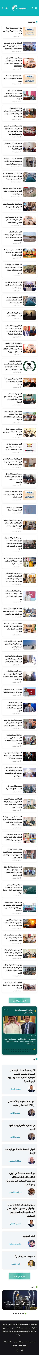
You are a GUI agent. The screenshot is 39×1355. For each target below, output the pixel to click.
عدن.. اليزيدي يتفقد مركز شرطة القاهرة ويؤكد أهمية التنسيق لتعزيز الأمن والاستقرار (13, 477)
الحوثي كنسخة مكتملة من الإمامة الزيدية (20, 1151)
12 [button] (15, 1049)
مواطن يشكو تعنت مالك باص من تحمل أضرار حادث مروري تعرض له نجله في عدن (13, 594)
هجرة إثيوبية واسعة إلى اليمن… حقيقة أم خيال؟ (14, 314)
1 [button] (34, 1049)
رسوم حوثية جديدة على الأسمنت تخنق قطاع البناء (14, 787)
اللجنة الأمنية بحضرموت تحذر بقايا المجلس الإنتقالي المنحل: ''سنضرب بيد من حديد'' (12, 176)
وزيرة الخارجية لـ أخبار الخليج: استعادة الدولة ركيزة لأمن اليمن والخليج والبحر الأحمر (13, 658)
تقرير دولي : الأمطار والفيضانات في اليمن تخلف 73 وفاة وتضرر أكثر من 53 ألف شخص (13, 235)
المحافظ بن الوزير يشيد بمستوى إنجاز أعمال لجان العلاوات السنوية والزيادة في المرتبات (13, 94)
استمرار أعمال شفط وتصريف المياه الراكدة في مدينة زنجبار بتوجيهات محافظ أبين (12, 755)
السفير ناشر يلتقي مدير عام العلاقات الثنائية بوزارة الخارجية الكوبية (13, 146)
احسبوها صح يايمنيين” (25, 1256)
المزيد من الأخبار (19, 1000)
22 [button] (23, 1051)
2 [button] (32, 1049)
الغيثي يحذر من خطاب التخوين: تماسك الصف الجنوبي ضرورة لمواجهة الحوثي (14, 706)
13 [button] (13, 1049)
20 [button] (27, 1051)
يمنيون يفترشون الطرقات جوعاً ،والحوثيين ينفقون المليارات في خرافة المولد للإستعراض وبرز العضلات (21, 1209)
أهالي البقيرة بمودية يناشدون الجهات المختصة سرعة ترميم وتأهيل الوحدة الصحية (12, 461)
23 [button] (22, 1051)
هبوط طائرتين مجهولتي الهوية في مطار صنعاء (14, 508)
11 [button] (16, 1049)
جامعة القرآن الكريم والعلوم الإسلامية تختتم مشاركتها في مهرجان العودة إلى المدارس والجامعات (12, 906)
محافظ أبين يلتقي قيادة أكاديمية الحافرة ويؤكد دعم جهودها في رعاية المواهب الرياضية (13, 738)
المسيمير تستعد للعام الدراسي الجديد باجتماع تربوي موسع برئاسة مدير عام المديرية (13, 397)
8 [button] (22, 1049)
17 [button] (6, 1049)
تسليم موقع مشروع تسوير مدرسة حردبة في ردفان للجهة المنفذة (12, 985)
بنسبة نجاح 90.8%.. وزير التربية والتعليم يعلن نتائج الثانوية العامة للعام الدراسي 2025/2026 (13, 61)
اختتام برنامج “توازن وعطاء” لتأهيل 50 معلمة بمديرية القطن (13, 381)
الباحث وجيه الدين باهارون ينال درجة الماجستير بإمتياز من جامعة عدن (13, 284)
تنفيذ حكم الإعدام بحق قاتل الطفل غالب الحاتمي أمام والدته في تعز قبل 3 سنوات (13, 722)
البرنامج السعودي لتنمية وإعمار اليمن (24, 1011)
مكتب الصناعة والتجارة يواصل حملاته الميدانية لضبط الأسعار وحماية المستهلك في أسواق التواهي (12, 853)
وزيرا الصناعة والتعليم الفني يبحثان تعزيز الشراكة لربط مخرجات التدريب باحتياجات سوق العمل (13, 771)
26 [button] (16, 1051)
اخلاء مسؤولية (8, 1341)
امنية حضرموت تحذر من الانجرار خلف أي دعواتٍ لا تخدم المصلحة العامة (14, 299)
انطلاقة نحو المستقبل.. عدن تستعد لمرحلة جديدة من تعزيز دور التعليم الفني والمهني (12, 611)
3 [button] (30, 1049)
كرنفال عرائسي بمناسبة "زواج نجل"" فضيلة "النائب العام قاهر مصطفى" (12, 561)
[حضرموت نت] (19, 8)
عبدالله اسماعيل (15, 1160)
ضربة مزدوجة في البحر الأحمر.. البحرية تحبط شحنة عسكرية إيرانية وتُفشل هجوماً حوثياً (12, 888)
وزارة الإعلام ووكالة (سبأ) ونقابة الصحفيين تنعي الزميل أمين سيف (12, 30)
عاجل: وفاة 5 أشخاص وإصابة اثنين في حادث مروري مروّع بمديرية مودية (12, 191)
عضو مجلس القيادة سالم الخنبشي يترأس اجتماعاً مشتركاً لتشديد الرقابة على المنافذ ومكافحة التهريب (13, 577)
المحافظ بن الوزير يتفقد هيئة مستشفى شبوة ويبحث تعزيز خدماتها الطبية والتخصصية (12, 45)
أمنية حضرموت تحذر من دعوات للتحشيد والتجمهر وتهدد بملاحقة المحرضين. (13, 446)
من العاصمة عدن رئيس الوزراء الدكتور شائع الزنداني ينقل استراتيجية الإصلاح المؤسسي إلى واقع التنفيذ (20, 1178)
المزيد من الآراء (19, 1276)
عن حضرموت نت (30, 1341)
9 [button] (20, 1049)
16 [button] (8, 1049)
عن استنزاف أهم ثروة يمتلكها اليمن (22, 1127)
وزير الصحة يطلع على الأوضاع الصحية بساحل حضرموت (12, 205)
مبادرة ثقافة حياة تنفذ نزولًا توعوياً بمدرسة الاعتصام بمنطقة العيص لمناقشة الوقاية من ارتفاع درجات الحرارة (13, 543)
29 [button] (11, 1051)
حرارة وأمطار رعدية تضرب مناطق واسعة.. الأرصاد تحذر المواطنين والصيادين (13, 922)
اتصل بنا (15, 1345)
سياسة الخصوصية (19, 1341)
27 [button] (15, 1051)
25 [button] (18, 1051)
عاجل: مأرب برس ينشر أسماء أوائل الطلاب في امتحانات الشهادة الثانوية (13, 252)
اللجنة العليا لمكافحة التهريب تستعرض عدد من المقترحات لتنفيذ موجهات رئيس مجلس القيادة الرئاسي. (12, 802)
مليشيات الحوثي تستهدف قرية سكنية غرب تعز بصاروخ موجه (13, 78)
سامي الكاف (15, 1112)
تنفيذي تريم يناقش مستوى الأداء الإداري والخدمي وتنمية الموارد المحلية (13, 494)
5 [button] (27, 1049)
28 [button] (13, 1051)
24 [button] (20, 1051)
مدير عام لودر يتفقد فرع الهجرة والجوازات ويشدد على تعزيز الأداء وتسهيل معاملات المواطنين (12, 674)
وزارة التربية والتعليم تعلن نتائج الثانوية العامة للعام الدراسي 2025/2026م (14, 219)
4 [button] (20, 1313)
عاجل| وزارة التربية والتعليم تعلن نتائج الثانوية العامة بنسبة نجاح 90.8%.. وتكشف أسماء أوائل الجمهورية (12, 347)
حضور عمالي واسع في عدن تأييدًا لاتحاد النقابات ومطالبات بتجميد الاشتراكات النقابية (13, 415)
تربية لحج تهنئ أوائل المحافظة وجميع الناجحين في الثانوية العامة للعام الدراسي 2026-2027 (13, 112)
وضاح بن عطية (15, 1243)
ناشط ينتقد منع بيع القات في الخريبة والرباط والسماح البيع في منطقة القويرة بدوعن (13, 268)
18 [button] (4, 1049)
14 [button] (11, 1049)
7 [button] (23, 1049)
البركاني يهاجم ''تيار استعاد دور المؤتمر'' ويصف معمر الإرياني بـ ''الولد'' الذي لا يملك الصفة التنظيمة (13, 329)
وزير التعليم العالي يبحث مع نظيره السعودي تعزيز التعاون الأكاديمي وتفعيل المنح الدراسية (13, 627)
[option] (19, 1031)
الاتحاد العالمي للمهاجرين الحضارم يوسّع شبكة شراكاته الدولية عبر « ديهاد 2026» (13, 837)
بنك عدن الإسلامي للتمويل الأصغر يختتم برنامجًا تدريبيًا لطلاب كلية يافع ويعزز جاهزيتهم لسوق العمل (13, 129)
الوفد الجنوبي (29, 1235)
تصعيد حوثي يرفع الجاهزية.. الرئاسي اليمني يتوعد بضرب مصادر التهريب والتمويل (13, 952)
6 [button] (25, 1049)
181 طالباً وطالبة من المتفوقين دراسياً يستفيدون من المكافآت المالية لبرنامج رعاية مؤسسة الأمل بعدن (13, 364)
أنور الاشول (15, 1263)
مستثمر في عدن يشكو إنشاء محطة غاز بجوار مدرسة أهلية (13, 690)
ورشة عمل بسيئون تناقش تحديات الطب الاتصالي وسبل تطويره (12, 431)
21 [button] (25, 1051)
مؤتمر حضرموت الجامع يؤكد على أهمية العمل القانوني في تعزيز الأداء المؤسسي (12, 937)
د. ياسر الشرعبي (15, 1192)
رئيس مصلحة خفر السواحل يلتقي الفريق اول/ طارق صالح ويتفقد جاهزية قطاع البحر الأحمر (12, 968)
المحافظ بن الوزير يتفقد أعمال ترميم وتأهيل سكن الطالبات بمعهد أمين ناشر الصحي (12, 161)
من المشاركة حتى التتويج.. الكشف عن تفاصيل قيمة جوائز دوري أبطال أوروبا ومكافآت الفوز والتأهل (19, 1304)
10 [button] (18, 1049)
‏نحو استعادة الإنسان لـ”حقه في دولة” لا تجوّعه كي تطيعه (21, 1103)
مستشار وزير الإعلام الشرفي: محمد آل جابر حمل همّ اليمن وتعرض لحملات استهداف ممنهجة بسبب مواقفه (20, 1041)
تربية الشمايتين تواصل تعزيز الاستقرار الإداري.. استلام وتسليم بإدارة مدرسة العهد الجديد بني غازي (13, 870)
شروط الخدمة (22, 1345)
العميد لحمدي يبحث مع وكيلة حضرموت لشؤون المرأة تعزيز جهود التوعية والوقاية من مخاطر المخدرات (12, 820)
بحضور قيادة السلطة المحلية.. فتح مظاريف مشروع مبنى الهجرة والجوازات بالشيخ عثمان (12, 524)
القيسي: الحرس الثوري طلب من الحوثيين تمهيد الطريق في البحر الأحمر (13, 643)
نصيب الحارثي (15, 1088)
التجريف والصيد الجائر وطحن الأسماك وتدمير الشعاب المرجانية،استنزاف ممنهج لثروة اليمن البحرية (21, 1075)
